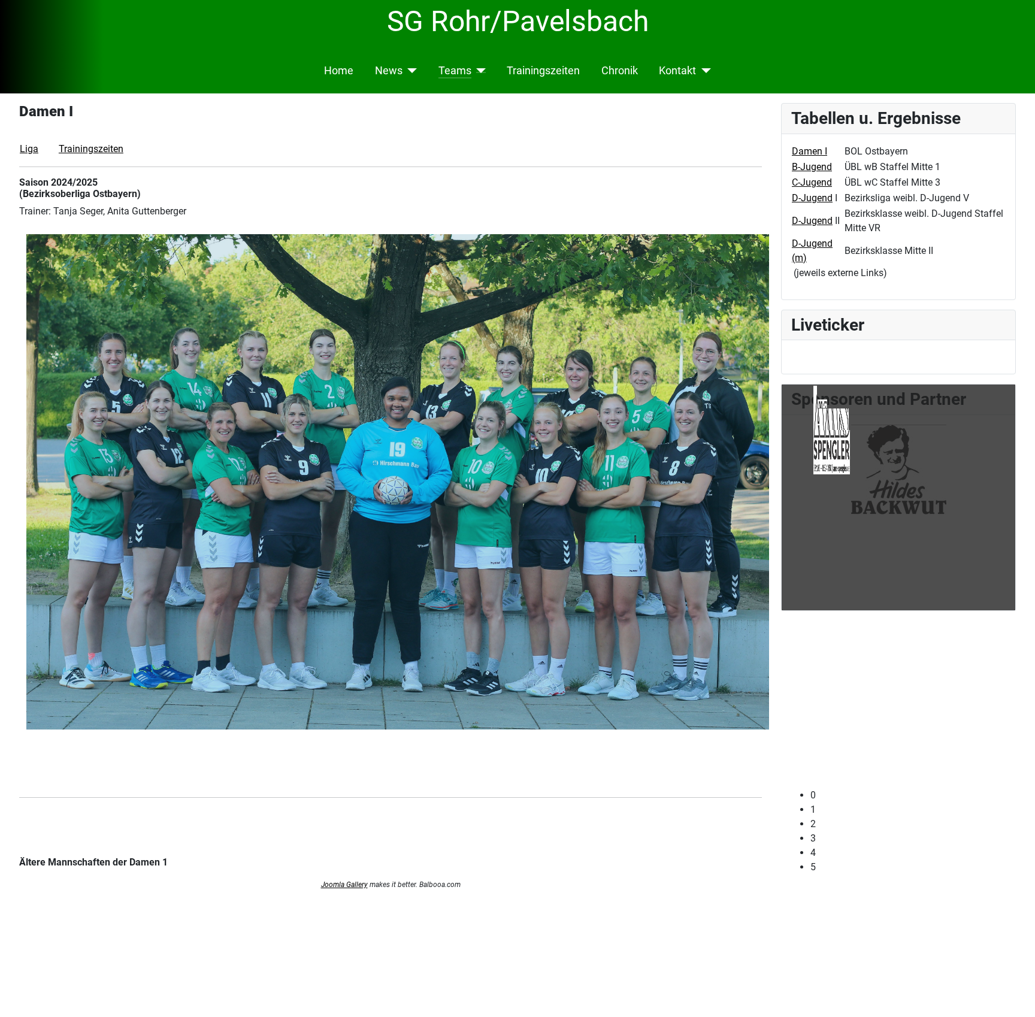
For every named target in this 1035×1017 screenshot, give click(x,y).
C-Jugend (812, 182)
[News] (409, 70)
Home (338, 71)
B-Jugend (812, 166)
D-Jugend (812, 198)
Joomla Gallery (344, 884)
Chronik (619, 71)
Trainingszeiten (543, 71)
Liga (29, 149)
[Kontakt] (703, 70)
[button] (908, 802)
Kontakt (677, 71)
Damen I (809, 151)
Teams (454, 71)
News (388, 71)
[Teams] (478, 70)
